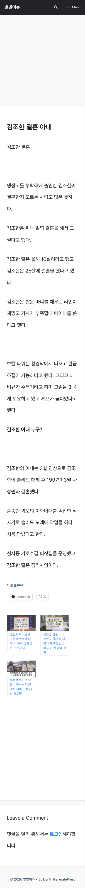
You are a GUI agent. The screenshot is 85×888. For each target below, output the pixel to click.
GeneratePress (64, 879)
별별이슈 (12, 7)
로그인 (56, 834)
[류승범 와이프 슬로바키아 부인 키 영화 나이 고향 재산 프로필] (21, 669)
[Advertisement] (42, 61)
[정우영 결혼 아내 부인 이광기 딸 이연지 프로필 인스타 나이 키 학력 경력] (54, 623)
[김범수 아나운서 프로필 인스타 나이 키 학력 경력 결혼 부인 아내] (21, 623)
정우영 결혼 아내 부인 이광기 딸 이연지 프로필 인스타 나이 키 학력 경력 (54, 643)
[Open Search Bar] (56, 7)
